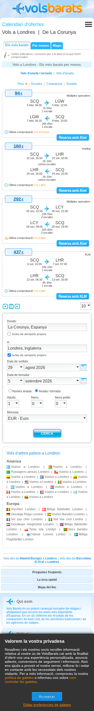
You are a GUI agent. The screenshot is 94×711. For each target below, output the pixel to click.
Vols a (18, 32)
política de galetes (19, 678)
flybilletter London (65, 509)
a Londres (25, 467)
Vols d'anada (65, 73)
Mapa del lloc (47, 587)
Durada (71, 84)
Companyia (54, 84)
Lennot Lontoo (48, 534)
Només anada (22, 391)
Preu (21, 84)
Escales (36, 84)
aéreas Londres (30, 472)
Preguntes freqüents (47, 572)
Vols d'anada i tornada (36, 73)
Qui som (24, 601)
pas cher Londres (27, 519)
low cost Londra (68, 519)
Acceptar (47, 696)
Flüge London (27, 514)
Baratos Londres (68, 514)
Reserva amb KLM (73, 296)
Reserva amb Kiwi (73, 137)
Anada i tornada (50, 391)
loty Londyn (42, 529)
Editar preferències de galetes (47, 705)
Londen (23, 509)
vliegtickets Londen (32, 524)
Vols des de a (30, 558)
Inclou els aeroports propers (29, 334)
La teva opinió (47, 579)
